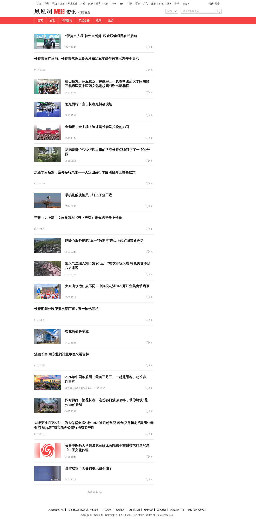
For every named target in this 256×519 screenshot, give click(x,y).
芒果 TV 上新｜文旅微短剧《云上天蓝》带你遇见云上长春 (78, 218)
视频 (54, 3)
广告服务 (107, 509)
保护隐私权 (134, 509)
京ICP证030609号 (197, 509)
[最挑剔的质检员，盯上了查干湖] (47, 200)
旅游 (153, 3)
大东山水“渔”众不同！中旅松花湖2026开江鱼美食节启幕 (107, 286)
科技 (130, 3)
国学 (169, 3)
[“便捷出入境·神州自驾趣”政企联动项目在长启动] (47, 41)
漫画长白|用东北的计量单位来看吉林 (61, 354)
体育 (98, 3)
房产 (122, 3)
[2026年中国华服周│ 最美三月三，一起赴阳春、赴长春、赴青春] (47, 382)
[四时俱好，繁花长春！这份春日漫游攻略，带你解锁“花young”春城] (47, 405)
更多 (185, 3)
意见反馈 (161, 509)
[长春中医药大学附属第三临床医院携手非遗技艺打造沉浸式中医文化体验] (47, 450)
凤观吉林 (84, 20)
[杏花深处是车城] (47, 336)
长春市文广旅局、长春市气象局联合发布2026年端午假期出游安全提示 (86, 59)
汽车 (114, 3)
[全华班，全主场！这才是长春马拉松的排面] (47, 132)
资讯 (46, 3)
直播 (62, 3)
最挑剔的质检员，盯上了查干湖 (88, 195)
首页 (39, 3)
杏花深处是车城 (77, 331)
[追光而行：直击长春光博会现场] (47, 109)
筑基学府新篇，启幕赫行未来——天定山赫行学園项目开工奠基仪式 (84, 172)
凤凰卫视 (72, 3)
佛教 (161, 3)
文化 (145, 3)
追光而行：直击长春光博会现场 (88, 104)
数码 (177, 3)
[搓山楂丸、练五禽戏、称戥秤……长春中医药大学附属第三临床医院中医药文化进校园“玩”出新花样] (47, 86)
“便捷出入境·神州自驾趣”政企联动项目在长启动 (101, 36)
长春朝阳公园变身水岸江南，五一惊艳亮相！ (68, 309)
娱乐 (90, 3)
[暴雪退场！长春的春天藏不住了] (47, 473)
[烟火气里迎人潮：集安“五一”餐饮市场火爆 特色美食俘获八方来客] (47, 268)
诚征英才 (120, 509)
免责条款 (148, 509)
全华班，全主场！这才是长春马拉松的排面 (97, 127)
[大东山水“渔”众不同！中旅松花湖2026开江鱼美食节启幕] (47, 291)
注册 (211, 3)
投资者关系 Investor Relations (83, 509)
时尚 (106, 3)
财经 (82, 3)
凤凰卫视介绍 (177, 509)
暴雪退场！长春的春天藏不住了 (88, 468)
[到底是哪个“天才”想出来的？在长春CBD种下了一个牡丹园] (47, 154)
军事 (137, 3)
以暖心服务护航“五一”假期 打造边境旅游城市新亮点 (104, 240)
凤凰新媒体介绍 (56, 509)
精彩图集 (67, 20)
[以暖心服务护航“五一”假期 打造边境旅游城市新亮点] (47, 245)
